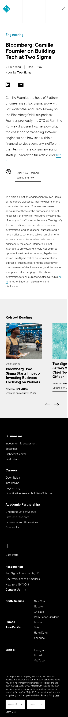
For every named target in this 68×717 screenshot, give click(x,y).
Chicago (39, 612)
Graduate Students (17, 517)
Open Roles (13, 478)
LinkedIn (39, 655)
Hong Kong (41, 633)
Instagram (40, 650)
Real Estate (12, 459)
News (9, 73)
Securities (11, 449)
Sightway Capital (16, 454)
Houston (39, 607)
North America (15, 601)
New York (39, 601)
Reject (33, 704)
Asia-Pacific (13, 627)
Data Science (13, 363)
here (57, 695)
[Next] (56, 404)
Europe (10, 622)
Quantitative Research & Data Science (29, 493)
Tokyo (37, 627)
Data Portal (12, 555)
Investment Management (21, 443)
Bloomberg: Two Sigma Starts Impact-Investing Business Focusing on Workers (23, 375)
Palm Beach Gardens (46, 617)
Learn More (11, 712)
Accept (12, 704)
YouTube (39, 660)
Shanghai (39, 638)
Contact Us (12, 527)
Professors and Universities (22, 522)
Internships (12, 483)
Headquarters (15, 567)
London (38, 622)
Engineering (14, 35)
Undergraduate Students (21, 512)
